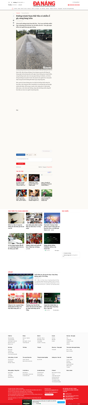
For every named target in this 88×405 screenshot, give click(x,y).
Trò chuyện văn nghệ (56, 380)
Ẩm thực (53, 338)
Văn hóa (68, 344)
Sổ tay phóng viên (40, 375)
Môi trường (10, 349)
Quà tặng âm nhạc (55, 378)
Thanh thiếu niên (26, 342)
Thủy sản (10, 374)
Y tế (40, 8)
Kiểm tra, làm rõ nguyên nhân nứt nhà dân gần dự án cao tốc (16, 226)
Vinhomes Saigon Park (67, 255)
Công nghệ (54, 349)
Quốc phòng (10, 361)
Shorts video (69, 370)
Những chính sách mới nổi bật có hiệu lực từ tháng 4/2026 (33, 246)
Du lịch (25, 8)
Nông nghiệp (10, 372)
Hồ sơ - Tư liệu (69, 349)
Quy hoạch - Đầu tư (40, 338)
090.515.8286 (77, 4)
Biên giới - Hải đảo (11, 362)
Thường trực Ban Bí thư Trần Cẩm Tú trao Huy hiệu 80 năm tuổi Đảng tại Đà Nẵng (34, 307)
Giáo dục (29, 8)
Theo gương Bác (11, 339)
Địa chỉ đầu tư (25, 372)
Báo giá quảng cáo (49, 394)
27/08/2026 (12, 4)
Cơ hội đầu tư (26, 370)
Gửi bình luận (20, 163)
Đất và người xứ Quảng (56, 372)
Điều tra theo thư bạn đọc (27, 361)
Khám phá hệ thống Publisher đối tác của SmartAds (50, 246)
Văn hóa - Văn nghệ (35, 8)
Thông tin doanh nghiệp (42, 357)
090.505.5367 (71, 4)
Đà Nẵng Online (68, 393)
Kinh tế (22, 8)
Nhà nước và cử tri (11, 342)
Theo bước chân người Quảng (68, 8)
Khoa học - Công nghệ (57, 8)
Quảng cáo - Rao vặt (56, 357)
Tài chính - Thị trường (41, 342)
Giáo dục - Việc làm (26, 338)
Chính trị (15, 8)
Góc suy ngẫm (40, 374)
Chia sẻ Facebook (21, 154)
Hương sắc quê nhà (55, 377)
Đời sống (43, 8)
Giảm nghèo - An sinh (27, 341)
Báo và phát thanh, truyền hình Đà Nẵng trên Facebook (71, 396)
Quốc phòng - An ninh (13, 357)
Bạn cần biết (39, 359)
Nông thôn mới (11, 377)
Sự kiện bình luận (41, 370)
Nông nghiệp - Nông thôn (13, 370)
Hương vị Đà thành (70, 364)
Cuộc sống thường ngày (12, 354)
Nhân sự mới (10, 344)
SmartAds (38, 403)
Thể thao (47, 8)
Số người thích (49, 167)
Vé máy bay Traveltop (67, 253)
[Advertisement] (34, 100)
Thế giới (51, 8)
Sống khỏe (10, 351)
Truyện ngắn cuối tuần (56, 375)
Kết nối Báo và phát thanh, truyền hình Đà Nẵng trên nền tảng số (70, 390)
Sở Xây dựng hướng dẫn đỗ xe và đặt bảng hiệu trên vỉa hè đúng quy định (16, 246)
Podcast (54, 370)
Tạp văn (68, 342)
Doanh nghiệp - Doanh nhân (28, 374)
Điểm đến (53, 339)
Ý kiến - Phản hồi (26, 359)
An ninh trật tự (11, 359)
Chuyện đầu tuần (40, 372)
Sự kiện (53, 341)
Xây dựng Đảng (11, 338)
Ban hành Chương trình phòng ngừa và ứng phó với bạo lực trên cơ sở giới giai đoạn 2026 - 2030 (51, 227)
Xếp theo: (40, 167)
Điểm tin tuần (69, 365)
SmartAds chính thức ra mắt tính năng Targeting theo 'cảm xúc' (51, 306)
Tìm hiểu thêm (61, 402)
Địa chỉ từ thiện (11, 352)
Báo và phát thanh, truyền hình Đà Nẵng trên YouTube (71, 399)
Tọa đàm (68, 367)
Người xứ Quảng (70, 351)
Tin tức (53, 374)
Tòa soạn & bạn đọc (25, 13)
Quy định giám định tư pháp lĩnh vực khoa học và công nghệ (34, 226)
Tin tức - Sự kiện (70, 359)
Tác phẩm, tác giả (70, 341)
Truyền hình (69, 357)
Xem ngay (57, 250)
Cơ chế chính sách (26, 375)
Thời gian (44, 167)
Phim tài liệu (69, 362)
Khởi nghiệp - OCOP (41, 339)
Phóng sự (68, 361)
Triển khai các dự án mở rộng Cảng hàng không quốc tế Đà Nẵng (46, 275)
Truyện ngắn (69, 339)
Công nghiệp (39, 341)
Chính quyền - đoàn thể (12, 341)
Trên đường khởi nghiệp (56, 381)
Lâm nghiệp (10, 375)
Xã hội (19, 8)
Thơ (67, 338)
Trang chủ (18, 13)
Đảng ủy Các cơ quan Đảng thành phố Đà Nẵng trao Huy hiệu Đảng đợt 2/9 (15, 306)
